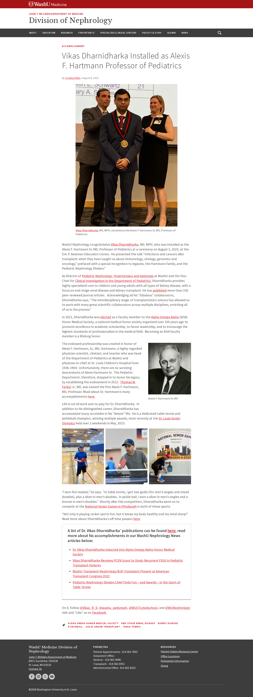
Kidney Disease (168, 623)
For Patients (86, 32)
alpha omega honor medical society (93, 623)
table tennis (132, 627)
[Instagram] (38, 677)
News (185, 32)
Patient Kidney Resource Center (179, 651)
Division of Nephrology (70, 20)
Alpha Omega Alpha (165, 317)
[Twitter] (45, 677)
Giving (164, 665)
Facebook (99, 612)
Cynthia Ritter (73, 78)
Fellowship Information (175, 661)
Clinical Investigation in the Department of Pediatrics (113, 281)
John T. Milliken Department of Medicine (56, 13)
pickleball (75, 627)
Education (49, 32)
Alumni (171, 32)
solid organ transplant (103, 627)
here (91, 396)
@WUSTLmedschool (143, 608)
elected (105, 317)
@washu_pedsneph (113, 608)
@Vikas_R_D (89, 608)
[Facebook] (32, 677)
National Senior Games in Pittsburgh (111, 506)
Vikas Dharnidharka (87, 230)
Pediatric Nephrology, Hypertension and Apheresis (118, 276)
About (33, 32)
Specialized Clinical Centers (118, 32)
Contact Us (35, 669)
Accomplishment (73, 46)
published (160, 290)
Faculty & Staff (152, 32)
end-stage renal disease (138, 623)
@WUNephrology (177, 608)
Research (67, 32)
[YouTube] (52, 677)
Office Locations (170, 656)
